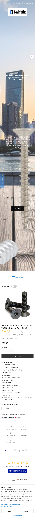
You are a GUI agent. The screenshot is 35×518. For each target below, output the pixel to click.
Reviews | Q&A (2, 182)
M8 (30, 335)
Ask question (22, 331)
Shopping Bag (10, 442)
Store (3, 333)
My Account (24, 429)
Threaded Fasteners (14, 333)
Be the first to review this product (17, 466)
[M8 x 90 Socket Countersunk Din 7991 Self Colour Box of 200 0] (17, 306)
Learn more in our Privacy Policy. (11, 504)
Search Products (10, 429)
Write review (14, 331)
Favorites (24, 436)
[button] (7, 408)
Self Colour (23, 335)
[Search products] (32, 57)
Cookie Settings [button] (17, 515)
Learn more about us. (7, 506)
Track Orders (10, 436)
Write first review (18, 471)
